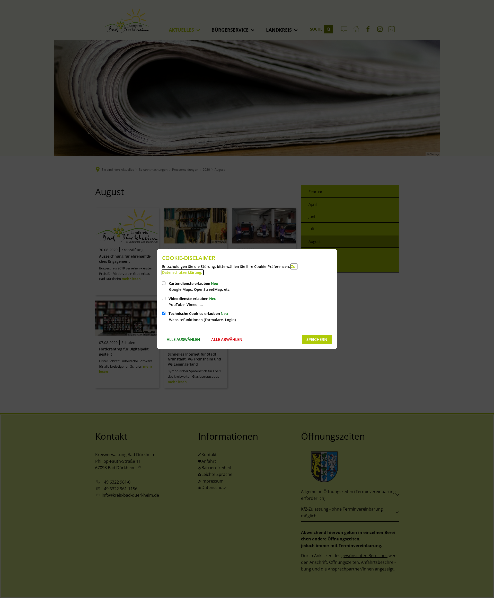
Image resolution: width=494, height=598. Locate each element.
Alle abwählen (226, 339)
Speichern (316, 339)
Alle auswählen (183, 339)
